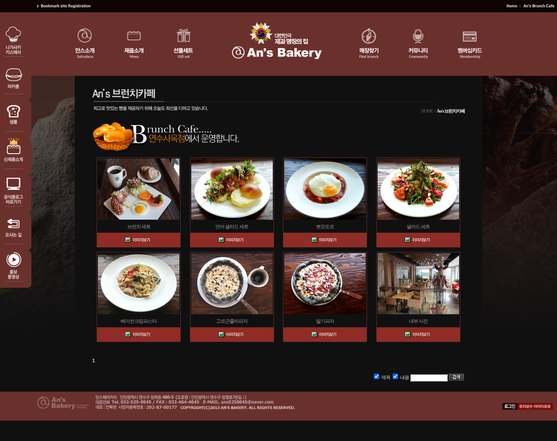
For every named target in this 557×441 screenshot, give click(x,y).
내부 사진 (418, 321)
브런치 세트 (138, 226)
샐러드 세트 (418, 226)
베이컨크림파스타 (139, 321)
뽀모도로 (325, 226)
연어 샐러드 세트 (231, 226)
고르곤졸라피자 (232, 321)
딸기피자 (325, 321)
